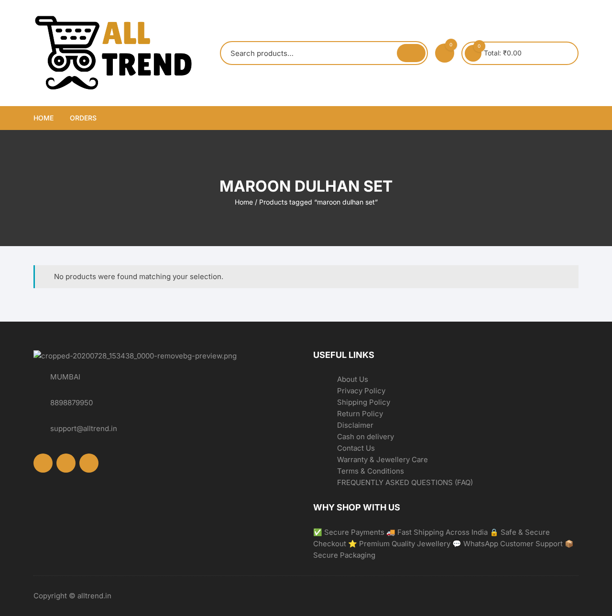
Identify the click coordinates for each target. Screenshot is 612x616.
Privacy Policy (361, 390)
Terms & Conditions (370, 471)
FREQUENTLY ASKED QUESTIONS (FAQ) (405, 482)
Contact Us (356, 448)
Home (43, 118)
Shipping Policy (363, 402)
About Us (352, 379)
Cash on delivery (365, 436)
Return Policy (360, 413)
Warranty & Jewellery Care (382, 459)
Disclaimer (355, 425)
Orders (83, 118)
